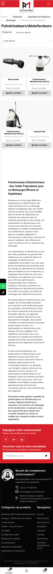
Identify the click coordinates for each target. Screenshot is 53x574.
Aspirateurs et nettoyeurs (39, 17)
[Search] (49, 3)
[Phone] (3, 292)
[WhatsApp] (3, 286)
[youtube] (22, 440)
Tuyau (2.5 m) (39, 132)
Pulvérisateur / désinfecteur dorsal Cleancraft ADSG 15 (39, 80)
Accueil (4, 17)
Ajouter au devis (13, 93)
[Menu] (3, 3)
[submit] (46, 455)
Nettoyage (11, 20)
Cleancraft (17, 17)
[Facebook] (6, 440)
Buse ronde (13, 79)
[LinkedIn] (14, 440)
